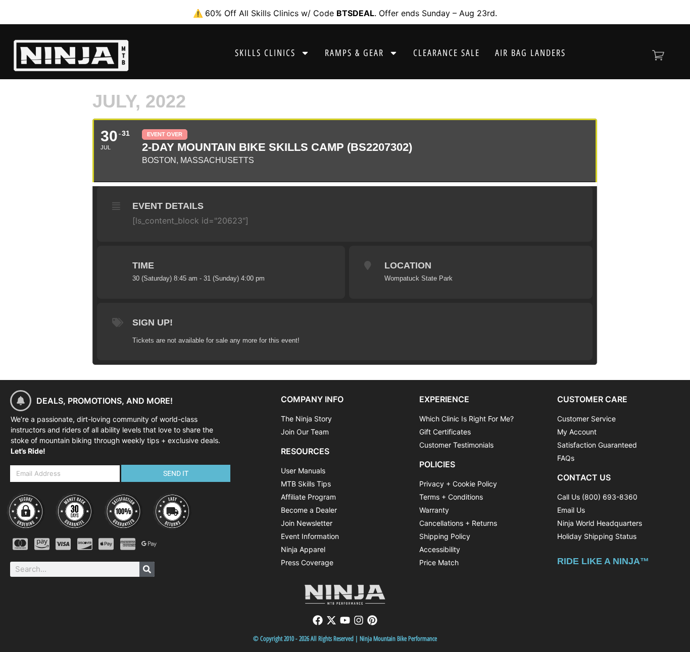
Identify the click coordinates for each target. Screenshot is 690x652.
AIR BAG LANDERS (530, 53)
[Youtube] (345, 620)
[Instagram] (359, 620)
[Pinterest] (372, 620)
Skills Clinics (265, 53)
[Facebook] (318, 620)
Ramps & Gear (354, 53)
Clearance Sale (446, 53)
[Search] (147, 569)
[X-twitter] (331, 620)
